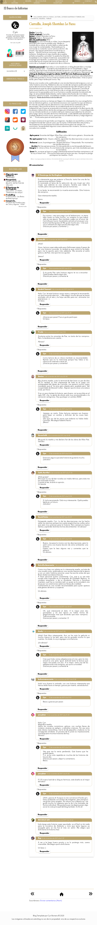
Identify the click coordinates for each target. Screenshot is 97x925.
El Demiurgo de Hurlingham (50, 175)
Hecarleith (42, 435)
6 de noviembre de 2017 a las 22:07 (60, 517)
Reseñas (42, 18)
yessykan (42, 715)
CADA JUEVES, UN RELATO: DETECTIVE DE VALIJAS (15, 183)
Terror (48, 18)
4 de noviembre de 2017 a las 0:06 (74, 175)
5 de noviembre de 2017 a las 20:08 (55, 376)
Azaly (40, 631)
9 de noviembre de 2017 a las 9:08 (65, 679)
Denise (41, 376)
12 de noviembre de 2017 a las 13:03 (60, 409)
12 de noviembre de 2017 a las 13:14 (60, 747)
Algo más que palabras (12, 175)
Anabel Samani (44, 289)
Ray (39, 838)
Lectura (58, 17)
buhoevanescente (46, 679)
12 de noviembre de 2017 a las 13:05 (60, 539)
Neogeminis (11, 180)
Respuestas (42, 207)
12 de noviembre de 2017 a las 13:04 (60, 496)
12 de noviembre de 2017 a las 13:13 (60, 697)
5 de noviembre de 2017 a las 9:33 (55, 332)
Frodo (40, 332)
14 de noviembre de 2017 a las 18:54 (61, 820)
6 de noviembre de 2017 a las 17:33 (61, 473)
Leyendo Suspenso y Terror (71, 17)
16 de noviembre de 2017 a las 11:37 (53, 838)
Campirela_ (11, 201)
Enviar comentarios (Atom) (51, 901)
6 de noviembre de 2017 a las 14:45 (59, 435)
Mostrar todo (23, 206)
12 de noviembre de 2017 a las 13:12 (60, 655)
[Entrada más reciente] (32, 895)
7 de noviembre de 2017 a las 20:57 (60, 606)
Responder (44, 203)
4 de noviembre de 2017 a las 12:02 (60, 268)
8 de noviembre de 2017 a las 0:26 (54, 631)
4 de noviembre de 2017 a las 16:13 (63, 289)
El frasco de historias (16, 8)
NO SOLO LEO (44, 820)
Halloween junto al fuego (44, 17)
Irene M (41, 239)
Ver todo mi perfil (15, 42)
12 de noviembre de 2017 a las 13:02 (60, 354)
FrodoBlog (10, 195)
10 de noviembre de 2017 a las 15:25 (58, 715)
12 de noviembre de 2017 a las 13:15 (60, 793)
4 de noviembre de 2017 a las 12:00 (60, 211)
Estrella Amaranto (46, 565)
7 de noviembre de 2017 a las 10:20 (66, 565)
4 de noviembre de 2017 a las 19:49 (60, 313)
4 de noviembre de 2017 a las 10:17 (56, 239)
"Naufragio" (10, 177)
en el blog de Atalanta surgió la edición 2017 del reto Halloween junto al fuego (61, 74)
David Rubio (43, 517)
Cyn (44, 211)
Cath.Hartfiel (44, 473)
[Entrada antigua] (90, 895)
